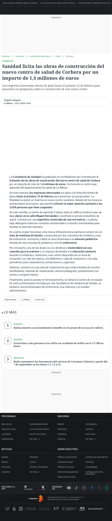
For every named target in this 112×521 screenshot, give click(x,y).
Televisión (33, 457)
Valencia (61, 439)
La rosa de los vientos (39, 429)
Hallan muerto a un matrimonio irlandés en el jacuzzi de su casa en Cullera (58, 327)
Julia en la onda (8, 429)
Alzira (58, 56)
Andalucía (61, 434)
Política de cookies (65, 467)
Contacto (89, 462)
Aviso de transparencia (67, 472)
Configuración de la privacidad (94, 473)
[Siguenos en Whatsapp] (107, 488)
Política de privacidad (67, 457)
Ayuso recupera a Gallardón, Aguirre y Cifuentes (20, 3)
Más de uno (6, 424)
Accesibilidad (91, 467)
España (4, 457)
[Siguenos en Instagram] (84, 488)
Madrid (60, 424)
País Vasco (90, 434)
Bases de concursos (66, 477)
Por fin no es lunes (37, 434)
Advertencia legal (65, 462)
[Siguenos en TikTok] (76, 488)
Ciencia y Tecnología (38, 467)
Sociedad (5, 472)
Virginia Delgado (12, 100)
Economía (5, 467)
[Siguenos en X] (99, 488)
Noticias (69, 56)
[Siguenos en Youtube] (69, 488)
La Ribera (25, 299)
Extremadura (91, 424)
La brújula (5, 434)
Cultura (32, 462)
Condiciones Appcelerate (96, 457)
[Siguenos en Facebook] (92, 488)
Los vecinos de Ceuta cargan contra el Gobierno (58, 3)
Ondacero (5, 56)
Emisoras (20, 56)
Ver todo (33, 439)
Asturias (89, 429)
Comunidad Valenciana (39, 56)
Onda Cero (40, 299)
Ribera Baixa (10, 299)
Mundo (4, 462)
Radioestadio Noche (38, 424)
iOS (43, 489)
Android (28, 489)
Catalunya (62, 429)
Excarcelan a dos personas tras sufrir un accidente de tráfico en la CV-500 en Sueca (59, 345)
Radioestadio (7, 439)
